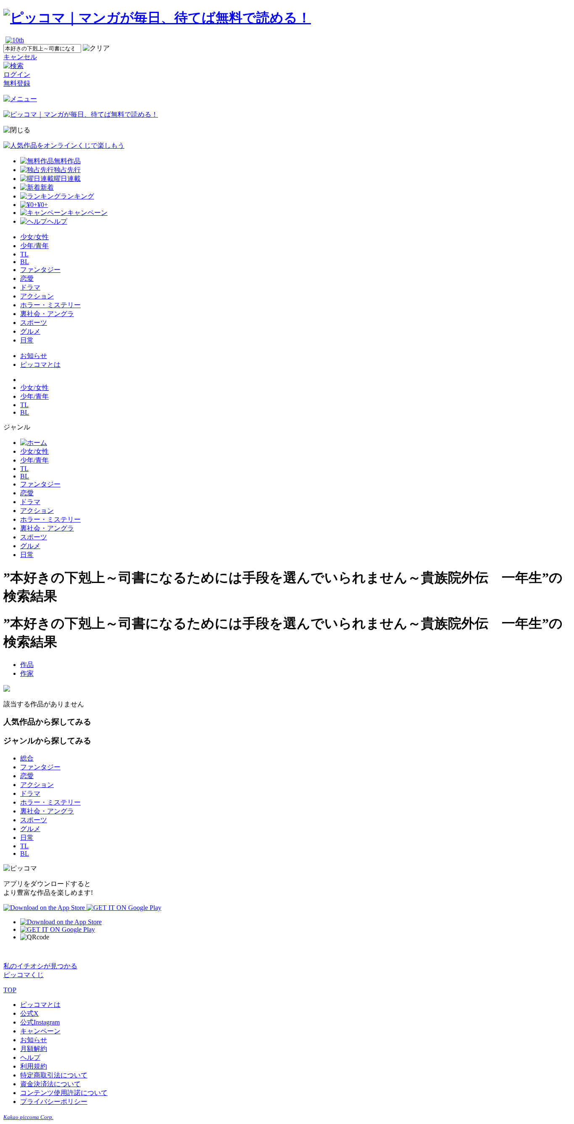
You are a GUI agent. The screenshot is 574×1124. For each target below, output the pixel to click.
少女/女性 (34, 236)
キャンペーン (40, 1031)
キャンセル (20, 56)
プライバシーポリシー (53, 1101)
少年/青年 (34, 245)
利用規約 (33, 1066)
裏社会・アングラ (47, 313)
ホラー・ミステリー (50, 304)
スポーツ (33, 322)
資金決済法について (50, 1083)
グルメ (30, 331)
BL (24, 261)
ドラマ (30, 287)
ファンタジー (40, 269)
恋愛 (27, 278)
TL (24, 254)
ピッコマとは (40, 364)
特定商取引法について (53, 1075)
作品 (27, 664)
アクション (37, 296)
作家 (27, 673)
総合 (27, 758)
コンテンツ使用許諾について (64, 1092)
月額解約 (33, 1048)
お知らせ (33, 355)
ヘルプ (30, 1057)
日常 (27, 340)
